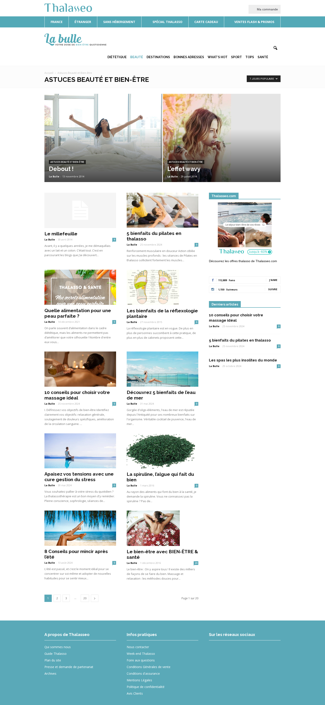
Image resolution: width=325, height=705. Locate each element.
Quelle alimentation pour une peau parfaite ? (77, 313)
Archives (50, 673)
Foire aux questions (141, 660)
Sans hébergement (119, 22)
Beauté (136, 57)
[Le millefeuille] (80, 210)
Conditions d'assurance (143, 673)
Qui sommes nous (57, 647)
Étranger (83, 22)
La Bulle (54, 176)
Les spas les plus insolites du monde (243, 360)
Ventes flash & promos (253, 22)
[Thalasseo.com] (245, 229)
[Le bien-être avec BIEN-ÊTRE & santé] (162, 528)
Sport (236, 57)
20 (84, 598)
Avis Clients (135, 693)
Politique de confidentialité (145, 687)
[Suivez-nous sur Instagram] (231, 650)
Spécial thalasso (167, 22)
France (57, 22)
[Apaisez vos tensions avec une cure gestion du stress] (80, 451)
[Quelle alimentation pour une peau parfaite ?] (80, 287)
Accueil (48, 73)
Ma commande (267, 9)
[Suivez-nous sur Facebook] (215, 650)
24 (196, 563)
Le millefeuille (60, 233)
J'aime (273, 280)
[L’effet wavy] (222, 145)
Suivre (272, 289)
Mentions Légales (139, 680)
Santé (263, 57)
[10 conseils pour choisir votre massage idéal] (80, 369)
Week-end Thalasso (141, 653)
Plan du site (52, 660)
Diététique (117, 57)
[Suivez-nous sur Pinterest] (247, 650)
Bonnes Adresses (189, 57)
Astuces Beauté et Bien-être (67, 162)
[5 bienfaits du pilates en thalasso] (162, 210)
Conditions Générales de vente (148, 667)
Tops (249, 57)
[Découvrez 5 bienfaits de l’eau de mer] (162, 369)
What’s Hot (218, 57)
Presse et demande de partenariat (68, 667)
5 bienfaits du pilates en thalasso (240, 340)
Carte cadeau (206, 22)
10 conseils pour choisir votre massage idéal (77, 395)
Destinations (158, 57)
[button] (275, 48)
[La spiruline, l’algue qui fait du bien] (162, 451)
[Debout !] (103, 133)
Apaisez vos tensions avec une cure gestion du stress (79, 476)
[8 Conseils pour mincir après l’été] (80, 528)
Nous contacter (138, 647)
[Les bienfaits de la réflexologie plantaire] (162, 287)
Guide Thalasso (55, 653)
